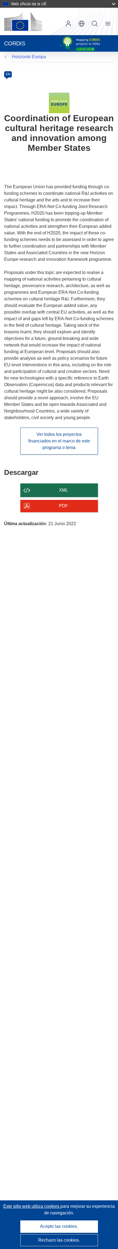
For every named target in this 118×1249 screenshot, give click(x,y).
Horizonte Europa (29, 56)
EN (8, 74)
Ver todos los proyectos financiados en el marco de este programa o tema (59, 441)
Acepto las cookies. (59, 1226)
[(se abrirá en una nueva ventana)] (23, 21)
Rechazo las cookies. (59, 1240)
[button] (81, 24)
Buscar (95, 24)
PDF (63, 505)
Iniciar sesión (68, 24)
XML (63, 490)
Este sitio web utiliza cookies (31, 1206)
